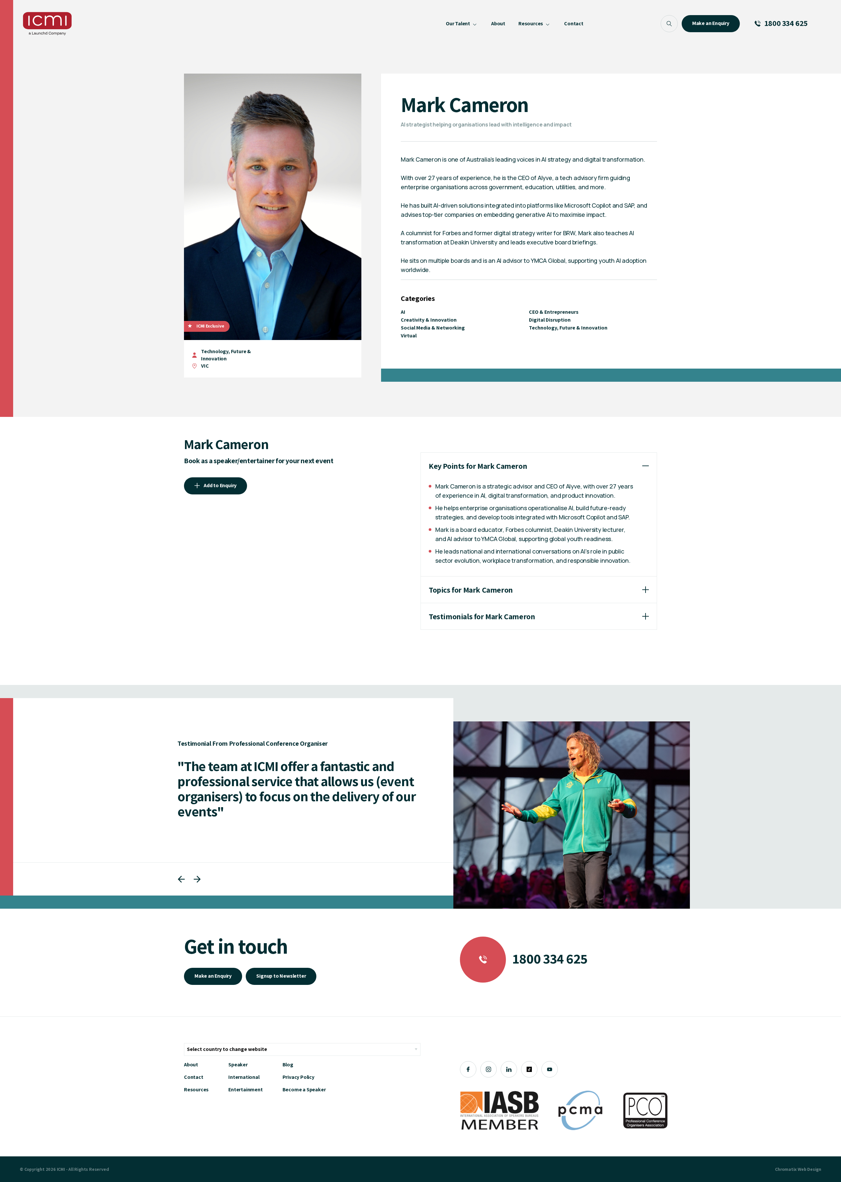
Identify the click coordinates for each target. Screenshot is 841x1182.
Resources (196, 1089)
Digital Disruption (550, 319)
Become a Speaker (304, 1089)
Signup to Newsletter (281, 975)
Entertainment (245, 1089)
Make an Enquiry (213, 975)
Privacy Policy (298, 1077)
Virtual (409, 335)
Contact (193, 1077)
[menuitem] (462, 23)
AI (403, 311)
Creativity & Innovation (429, 319)
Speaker (238, 1064)
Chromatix (786, 1169)
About (191, 1064)
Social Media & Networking (433, 327)
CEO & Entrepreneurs (554, 311)
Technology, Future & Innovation (226, 355)
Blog (288, 1064)
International (243, 1077)
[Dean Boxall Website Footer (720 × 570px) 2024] (571, 815)
